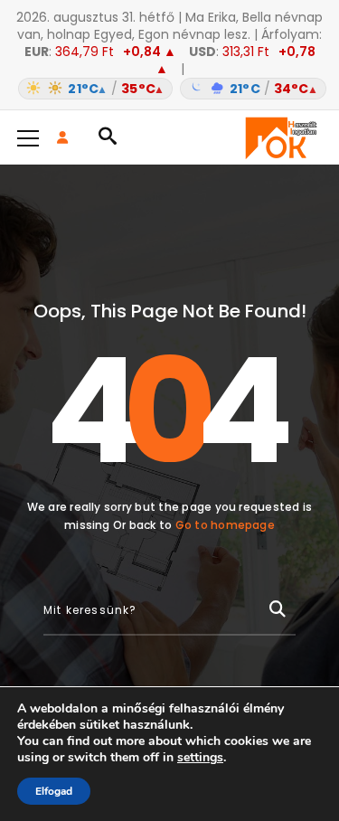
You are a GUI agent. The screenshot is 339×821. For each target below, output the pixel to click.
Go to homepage (225, 525)
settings (200, 758)
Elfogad (53, 791)
